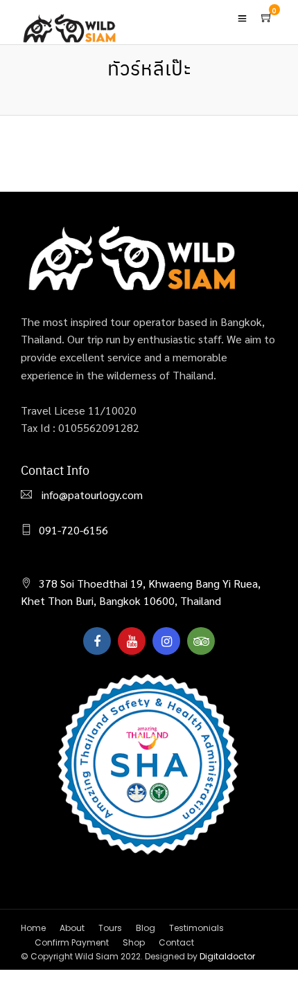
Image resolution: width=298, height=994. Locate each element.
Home (33, 928)
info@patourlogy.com (91, 494)
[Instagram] (166, 641)
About (72, 928)
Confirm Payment (72, 942)
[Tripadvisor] (201, 641)
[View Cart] (266, 17)
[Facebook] (97, 641)
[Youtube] (132, 641)
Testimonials (196, 928)
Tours (110, 928)
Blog (145, 928)
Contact (176, 942)
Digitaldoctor (227, 956)
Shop (134, 942)
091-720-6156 (73, 530)
